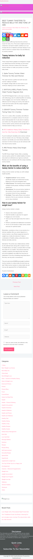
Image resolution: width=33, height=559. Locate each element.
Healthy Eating (6, 421)
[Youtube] (26, 35)
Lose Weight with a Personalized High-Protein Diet (15, 512)
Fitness (4, 386)
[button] (6, 8)
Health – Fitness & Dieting (8, 402)
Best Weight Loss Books (8, 368)
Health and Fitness (7, 413)
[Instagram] (11, 35)
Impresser (16, 546)
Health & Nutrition (6, 407)
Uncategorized (6, 466)
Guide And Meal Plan (7, 397)
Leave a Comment (7, 27)
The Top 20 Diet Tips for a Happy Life (12, 463)
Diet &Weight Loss (7, 376)
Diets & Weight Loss (7, 381)
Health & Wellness (7, 410)
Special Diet (5, 455)
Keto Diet (4, 434)
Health (3, 400)
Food (3, 392)
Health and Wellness (7, 416)
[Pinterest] (8, 35)
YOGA (3, 490)
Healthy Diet (5, 418)
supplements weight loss (8, 461)
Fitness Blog (5, 389)
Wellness (4, 482)
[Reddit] (22, 35)
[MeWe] (19, 275)
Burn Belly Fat (5, 370)
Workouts (4, 487)
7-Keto (4, 365)
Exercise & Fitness (6, 384)
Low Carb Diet (5, 437)
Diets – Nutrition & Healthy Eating (11, 378)
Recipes (4, 445)
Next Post (17, 286)
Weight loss (5, 471)
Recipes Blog (5, 447)
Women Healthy (6, 484)
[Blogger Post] (8, 39)
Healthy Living (5, 423)
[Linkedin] (19, 35)
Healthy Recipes (6, 426)
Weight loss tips (6, 479)
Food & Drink (5, 394)
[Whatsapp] (4, 39)
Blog (16, 547)
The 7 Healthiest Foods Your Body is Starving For (15, 514)
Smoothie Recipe (6, 453)
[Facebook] (4, 35)
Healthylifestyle (4, 1)
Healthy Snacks (6, 429)
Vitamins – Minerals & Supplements (11, 469)
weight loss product (7, 474)
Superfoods (5, 458)
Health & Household (7, 405)
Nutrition (4, 442)
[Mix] (22, 275)
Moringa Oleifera (6, 439)
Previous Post (17, 282)
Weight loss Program (7, 477)
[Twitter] (15, 35)
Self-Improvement (7, 450)
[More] (29, 275)
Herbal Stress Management (9, 431)
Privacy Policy (16, 545)
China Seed (5, 373)
